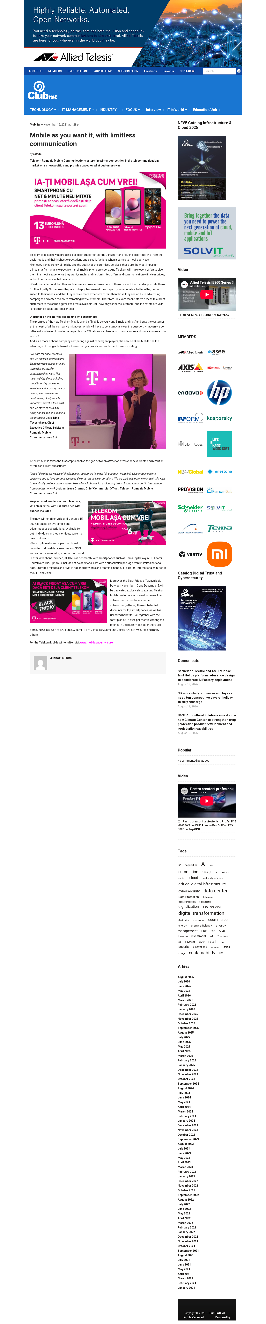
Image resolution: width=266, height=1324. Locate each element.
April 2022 (184, 1218)
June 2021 (184, 1264)
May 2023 (184, 1157)
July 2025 (184, 1037)
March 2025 (185, 1055)
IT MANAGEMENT (76, 110)
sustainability (202, 952)
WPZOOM (224, 1321)
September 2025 (188, 1027)
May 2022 (184, 1213)
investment (198, 936)
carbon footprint (222, 872)
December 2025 (188, 1014)
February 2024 (187, 1116)
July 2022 (184, 1204)
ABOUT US (35, 71)
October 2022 (186, 1190)
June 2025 (184, 1041)
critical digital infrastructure (202, 884)
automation (188, 871)
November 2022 (188, 1185)
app (212, 865)
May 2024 (184, 1102)
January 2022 (186, 1232)
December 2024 (188, 1069)
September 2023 (188, 1139)
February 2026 (187, 1004)
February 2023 (187, 1171)
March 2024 (185, 1111)
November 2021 (188, 1241)
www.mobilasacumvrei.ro (96, 642)
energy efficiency (201, 925)
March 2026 (185, 1000)
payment (190, 941)
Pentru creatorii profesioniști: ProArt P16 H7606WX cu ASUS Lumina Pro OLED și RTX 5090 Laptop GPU (207, 825)
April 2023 (184, 1162)
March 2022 (185, 1222)
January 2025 (186, 1065)
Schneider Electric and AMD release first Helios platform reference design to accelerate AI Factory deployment (206, 675)
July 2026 (184, 981)
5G (179, 865)
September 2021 (188, 1250)
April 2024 (184, 1106)
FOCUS (131, 110)
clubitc (37, 154)
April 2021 (184, 1273)
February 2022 (187, 1227)
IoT (211, 936)
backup (206, 872)
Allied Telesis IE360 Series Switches (205, 315)
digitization (183, 920)
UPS (221, 953)
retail (212, 941)
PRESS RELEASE (78, 71)
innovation (183, 936)
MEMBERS (55, 71)
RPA (222, 942)
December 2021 (188, 1236)
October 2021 (186, 1246)
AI (204, 864)
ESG (213, 931)
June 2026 (184, 986)
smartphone (200, 946)
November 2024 (188, 1074)
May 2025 (184, 1046)
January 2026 (186, 1009)
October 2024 (186, 1079)
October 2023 (186, 1134)
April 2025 (184, 1051)
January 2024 (186, 1120)
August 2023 (186, 1143)
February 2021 (187, 1283)
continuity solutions (213, 878)
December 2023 (188, 1125)
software (215, 947)
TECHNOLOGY (41, 110)
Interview (153, 110)
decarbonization (187, 901)
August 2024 (186, 1088)
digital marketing (212, 907)
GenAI (222, 931)
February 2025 (187, 1060)
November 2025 (188, 1018)
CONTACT (186, 71)
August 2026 (186, 977)
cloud (193, 878)
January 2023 (186, 1176)
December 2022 (188, 1181)
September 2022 (188, 1195)
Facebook (150, 71)
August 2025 (186, 1032)
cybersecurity (189, 891)
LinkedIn (168, 71)
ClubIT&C (215, 1313)
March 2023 (185, 1167)
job (179, 942)
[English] (193, 72)
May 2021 (184, 1269)
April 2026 (184, 995)
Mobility (35, 124)
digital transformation (201, 913)
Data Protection (188, 897)
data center (215, 891)
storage (181, 953)
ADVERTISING (103, 71)
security (183, 947)
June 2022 (184, 1208)
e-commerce (198, 920)
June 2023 (184, 1153)
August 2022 (186, 1199)
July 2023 (184, 1148)
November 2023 (188, 1130)
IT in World (175, 110)
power (202, 942)
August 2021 (186, 1255)
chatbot (182, 878)
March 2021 (185, 1278)
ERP (204, 931)
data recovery (209, 897)
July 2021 (184, 1259)
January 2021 (186, 1287)
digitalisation (205, 902)
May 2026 (184, 990)
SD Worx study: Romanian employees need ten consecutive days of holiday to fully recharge (205, 697)
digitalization (188, 906)
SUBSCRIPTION (128, 71)
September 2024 (188, 1083)
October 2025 (186, 1023)
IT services (222, 936)
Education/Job (205, 110)
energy (182, 925)
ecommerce (217, 920)
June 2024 (184, 1097)
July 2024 (184, 1093)
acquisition (191, 865)
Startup (227, 947)
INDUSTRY (108, 110)
